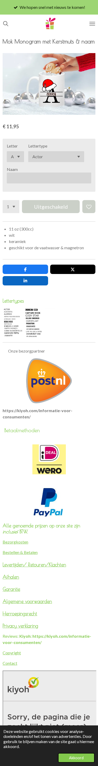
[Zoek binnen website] (5, 24)
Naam (12, 169)
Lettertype (37, 145)
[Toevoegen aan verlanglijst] (88, 206)
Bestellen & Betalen (20, 552)
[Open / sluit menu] (92, 24)
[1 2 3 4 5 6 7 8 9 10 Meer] (11, 206)
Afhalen (11, 577)
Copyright (12, 652)
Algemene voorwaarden (27, 601)
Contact (10, 663)
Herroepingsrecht (20, 613)
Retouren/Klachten (47, 564)
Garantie (11, 589)
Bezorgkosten (15, 541)
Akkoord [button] (76, 758)
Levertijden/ (15, 564)
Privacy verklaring (20, 626)
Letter (12, 145)
